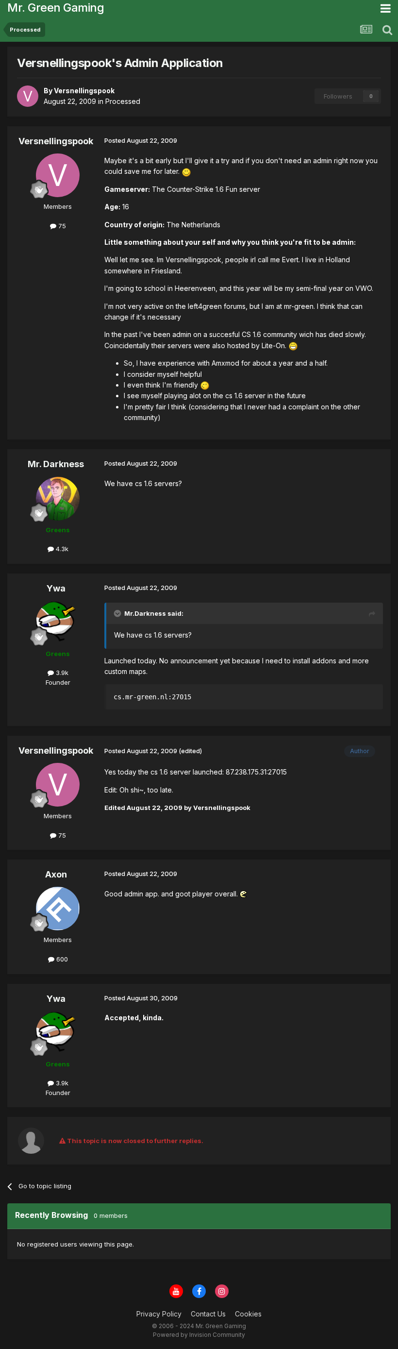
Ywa (56, 588)
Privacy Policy (159, 1314)
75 (61, 226)
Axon (56, 874)
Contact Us (208, 1314)
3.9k (61, 672)
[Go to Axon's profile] (58, 908)
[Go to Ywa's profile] (58, 622)
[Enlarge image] (186, 171)
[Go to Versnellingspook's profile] (27, 96)
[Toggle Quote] (118, 613)
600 (61, 959)
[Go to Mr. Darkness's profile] (58, 499)
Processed (122, 101)
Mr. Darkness (56, 464)
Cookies (248, 1314)
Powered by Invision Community (199, 1334)
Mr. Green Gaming (55, 7)
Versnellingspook (55, 141)
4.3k (61, 549)
